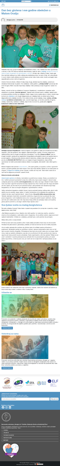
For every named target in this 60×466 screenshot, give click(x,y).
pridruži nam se (7, 328)
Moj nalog (51, 1)
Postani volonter (8, 435)
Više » (19, 428)
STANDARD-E (31, 464)
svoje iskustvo (23, 166)
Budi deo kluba (7, 437)
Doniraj (5, 430)
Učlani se (6, 432)
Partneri (5, 440)
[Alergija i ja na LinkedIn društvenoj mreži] (4, 1)
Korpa (57, 1)
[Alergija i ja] (3, 6)
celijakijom (11, 96)
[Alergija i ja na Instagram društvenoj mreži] (3, 1)
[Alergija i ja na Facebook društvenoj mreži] (2, 1)
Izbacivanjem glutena (7, 178)
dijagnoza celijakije (13, 170)
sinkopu (3, 100)
